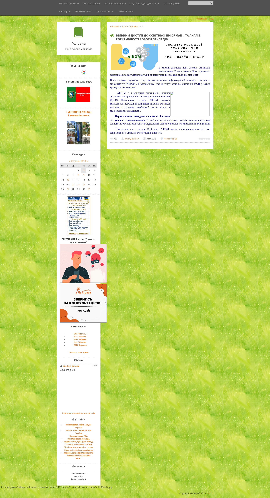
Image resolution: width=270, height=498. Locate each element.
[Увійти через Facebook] (78, 72)
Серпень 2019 (78, 160)
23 (83, 184)
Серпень (133, 26)
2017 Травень (80, 337)
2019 (124, 26)
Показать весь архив (78, 353)
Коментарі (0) (170, 138)
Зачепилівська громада (79, 439)
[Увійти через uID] (73, 72)
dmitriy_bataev (132, 138)
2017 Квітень (80, 334)
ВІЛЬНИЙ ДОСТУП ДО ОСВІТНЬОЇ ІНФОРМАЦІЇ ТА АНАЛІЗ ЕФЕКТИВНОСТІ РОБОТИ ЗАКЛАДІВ (158, 37)
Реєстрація (202, 18)
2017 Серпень (80, 345)
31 (89, 189)
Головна (114, 26)
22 (78, 184)
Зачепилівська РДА (79, 436)
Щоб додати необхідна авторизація (78, 413)
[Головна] (78, 36)
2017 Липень (80, 342)
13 (68, 179)
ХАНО (78, 458)
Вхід (211, 18)
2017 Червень (80, 339)
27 (68, 189)
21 (73, 184)
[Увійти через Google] (83, 72)
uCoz (210, 493)
